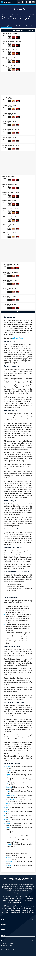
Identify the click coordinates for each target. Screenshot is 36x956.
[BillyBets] (14, 37)
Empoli (8, 783)
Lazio (7, 807)
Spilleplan (7, 26)
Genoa (8, 791)
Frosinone (9, 857)
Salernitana (9, 861)
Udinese (8, 840)
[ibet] (18, 37)
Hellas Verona (10, 795)
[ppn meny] (30, 2)
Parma (8, 828)
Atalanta (8, 767)
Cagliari (8, 775)
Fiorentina (9, 787)
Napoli (8, 824)
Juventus (8, 803)
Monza (8, 819)
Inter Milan (10, 799)
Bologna (8, 771)
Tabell (18, 26)
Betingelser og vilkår (8, 949)
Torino (7, 836)
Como (7, 779)
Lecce (7, 811)
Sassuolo (8, 865)
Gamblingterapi (6, 945)
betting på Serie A (17, 338)
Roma (7, 832)
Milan (7, 815)
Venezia (8, 844)
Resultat (29, 26)
